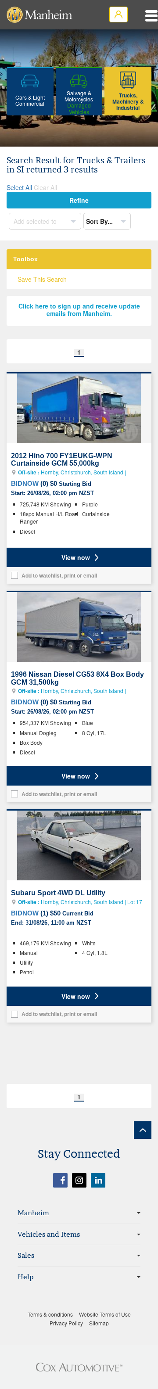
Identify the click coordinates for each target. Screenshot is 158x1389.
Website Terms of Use (105, 1314)
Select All (19, 187)
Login (118, 14)
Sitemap (99, 1323)
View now (75, 557)
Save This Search (42, 279)
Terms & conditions (50, 1314)
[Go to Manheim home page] (39, 15)
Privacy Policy (66, 1323)
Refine (79, 200)
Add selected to (36, 221)
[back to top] (142, 1130)
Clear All (45, 187)
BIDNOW (25, 483)
